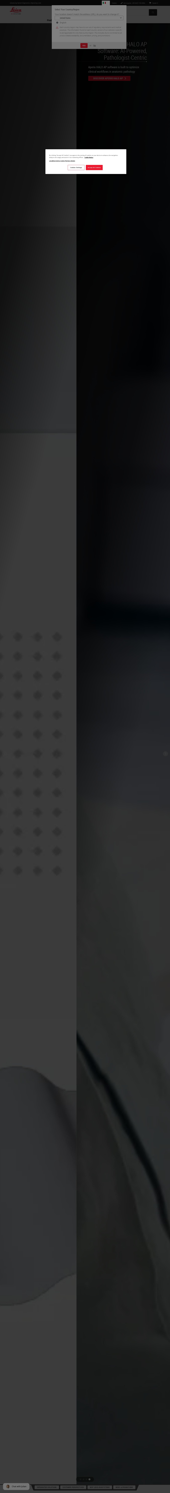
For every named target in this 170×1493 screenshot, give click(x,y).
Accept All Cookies (94, 167)
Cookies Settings (76, 167)
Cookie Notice (89, 157)
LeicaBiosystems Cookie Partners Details (62, 161)
